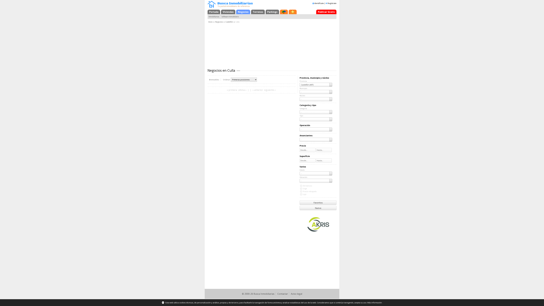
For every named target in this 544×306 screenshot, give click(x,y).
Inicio (210, 22)
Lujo (304, 194)
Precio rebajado (310, 191)
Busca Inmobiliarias (235, 3)
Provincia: (303, 81)
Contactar (282, 293)
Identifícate (319, 3)
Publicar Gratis (326, 11)
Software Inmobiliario (230, 16)
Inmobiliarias (214, 16)
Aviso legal (296, 293)
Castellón (229, 22)
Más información (374, 302)
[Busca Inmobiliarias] (212, 7)
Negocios (243, 11)
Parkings (272, 11)
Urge (305, 188)
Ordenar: (226, 79)
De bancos (307, 185)
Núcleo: (302, 95)
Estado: (302, 170)
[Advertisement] (272, 44)
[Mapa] (284, 12)
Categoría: (303, 108)
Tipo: (301, 116)
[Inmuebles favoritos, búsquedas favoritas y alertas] (293, 12)
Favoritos (318, 202)
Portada (213, 11)
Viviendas (228, 11)
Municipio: (304, 88)
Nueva (318, 208)
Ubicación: (304, 177)
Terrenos (258, 11)
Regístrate (332, 3)
